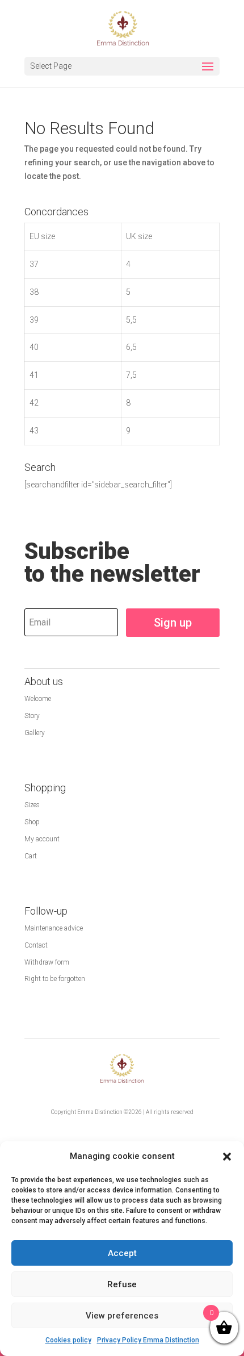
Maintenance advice (53, 928)
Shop (32, 822)
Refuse (122, 1284)
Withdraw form (46, 962)
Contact (36, 945)
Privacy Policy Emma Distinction (148, 1340)
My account (42, 839)
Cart (30, 856)
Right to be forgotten (54, 979)
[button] (227, 1156)
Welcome (37, 699)
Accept (122, 1253)
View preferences (122, 1316)
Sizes (32, 805)
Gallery (34, 733)
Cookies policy (68, 1340)
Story (32, 716)
